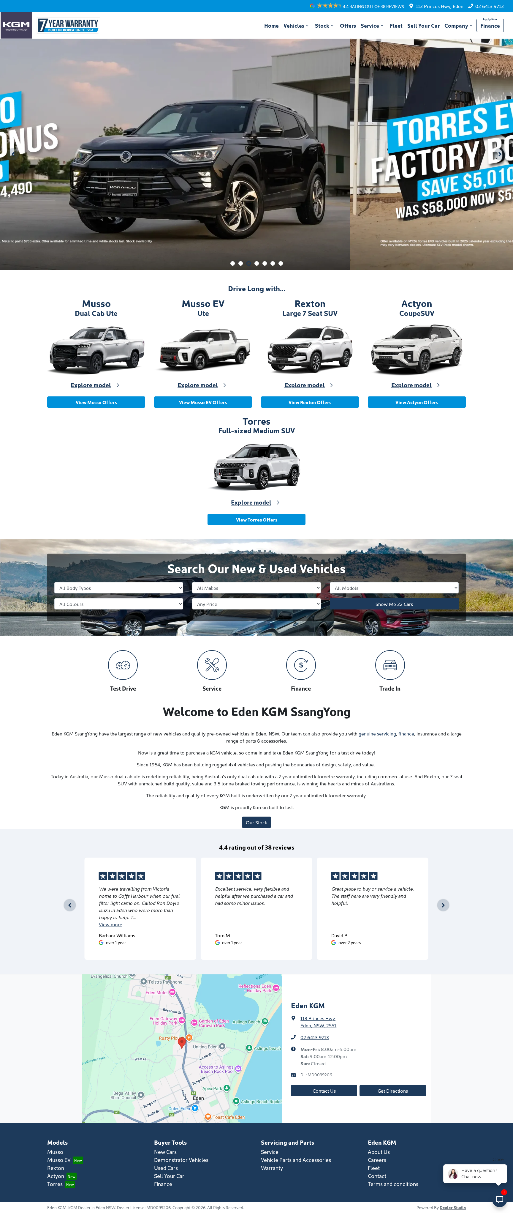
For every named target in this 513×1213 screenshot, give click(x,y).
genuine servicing (377, 733)
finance (406, 733)
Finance (490, 25)
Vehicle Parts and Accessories (296, 1159)
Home (271, 25)
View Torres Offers (256, 519)
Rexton (55, 1167)
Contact (377, 1175)
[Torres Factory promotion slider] (264, 263)
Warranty (272, 1167)
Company (456, 25)
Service (370, 25)
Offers (348, 25)
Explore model (91, 385)
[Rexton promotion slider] (280, 263)
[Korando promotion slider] (240, 263)
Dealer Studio (453, 1207)
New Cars (165, 1151)
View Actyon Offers (416, 402)
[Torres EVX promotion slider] (248, 263)
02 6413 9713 (489, 6)
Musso (55, 1151)
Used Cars (166, 1167)
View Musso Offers (96, 402)
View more (110, 924)
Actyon (55, 1175)
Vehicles (294, 25)
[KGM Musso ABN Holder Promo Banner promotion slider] (232, 263)
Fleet (396, 25)
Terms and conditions (393, 1183)
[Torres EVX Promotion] (256, 154)
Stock (322, 25)
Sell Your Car (423, 25)
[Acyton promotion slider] (272, 263)
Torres (55, 1183)
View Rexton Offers (310, 402)
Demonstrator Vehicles (181, 1159)
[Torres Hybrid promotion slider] (256, 263)
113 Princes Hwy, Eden (439, 6)
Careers (377, 1159)
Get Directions (393, 1090)
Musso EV (59, 1159)
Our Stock (256, 822)
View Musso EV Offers (203, 402)
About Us (379, 1151)
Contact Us (324, 1090)
